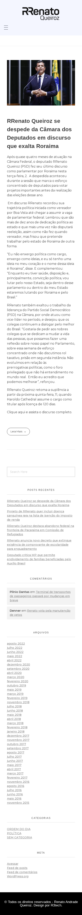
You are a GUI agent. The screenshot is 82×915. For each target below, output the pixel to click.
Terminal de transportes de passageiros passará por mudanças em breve (40, 596)
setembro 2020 (18, 668)
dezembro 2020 (18, 664)
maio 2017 (14, 765)
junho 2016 (15, 794)
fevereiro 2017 (17, 777)
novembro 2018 (18, 702)
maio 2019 (14, 689)
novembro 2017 (18, 740)
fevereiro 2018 (17, 727)
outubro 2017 (16, 744)
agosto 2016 (15, 786)
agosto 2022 (16, 643)
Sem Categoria (19, 837)
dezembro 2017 (18, 736)
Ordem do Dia (18, 829)
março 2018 (15, 723)
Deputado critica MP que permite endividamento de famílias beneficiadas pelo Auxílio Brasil (39, 559)
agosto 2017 (15, 752)
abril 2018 (14, 719)
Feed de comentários (22, 872)
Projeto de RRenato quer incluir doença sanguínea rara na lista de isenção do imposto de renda (39, 516)
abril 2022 (14, 660)
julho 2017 (14, 756)
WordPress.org (17, 876)
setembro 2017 (18, 748)
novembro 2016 (18, 782)
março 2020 (15, 677)
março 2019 (15, 694)
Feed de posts (17, 868)
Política (14, 833)
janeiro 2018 (15, 731)
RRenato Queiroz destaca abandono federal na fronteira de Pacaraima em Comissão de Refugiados (40, 530)
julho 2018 (14, 706)
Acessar (12, 864)
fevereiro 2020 (17, 681)
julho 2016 (14, 790)
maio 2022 (14, 656)
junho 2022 (15, 652)
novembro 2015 (18, 803)
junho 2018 (15, 710)
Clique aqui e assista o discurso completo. (39, 412)
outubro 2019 (16, 685)
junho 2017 (15, 761)
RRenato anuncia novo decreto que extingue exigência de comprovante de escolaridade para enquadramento (39, 545)
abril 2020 (14, 673)
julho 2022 (14, 648)
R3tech (56, 905)
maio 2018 (14, 715)
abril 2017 (14, 769)
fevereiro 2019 (17, 698)
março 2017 (15, 773)
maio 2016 (14, 798)
